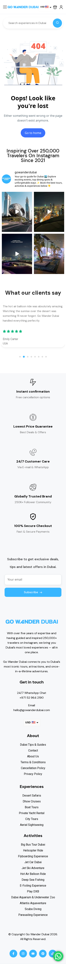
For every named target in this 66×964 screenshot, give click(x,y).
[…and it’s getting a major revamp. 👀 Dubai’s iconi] (17, 212)
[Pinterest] (43, 953)
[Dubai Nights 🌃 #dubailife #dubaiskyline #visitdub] (49, 212)
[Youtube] (33, 953)
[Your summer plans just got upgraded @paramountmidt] (49, 254)
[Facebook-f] (13, 953)
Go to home (33, 133)
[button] (55, 7)
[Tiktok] (52, 953)
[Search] (57, 23)
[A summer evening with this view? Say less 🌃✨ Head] (17, 254)
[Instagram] (23, 953)
